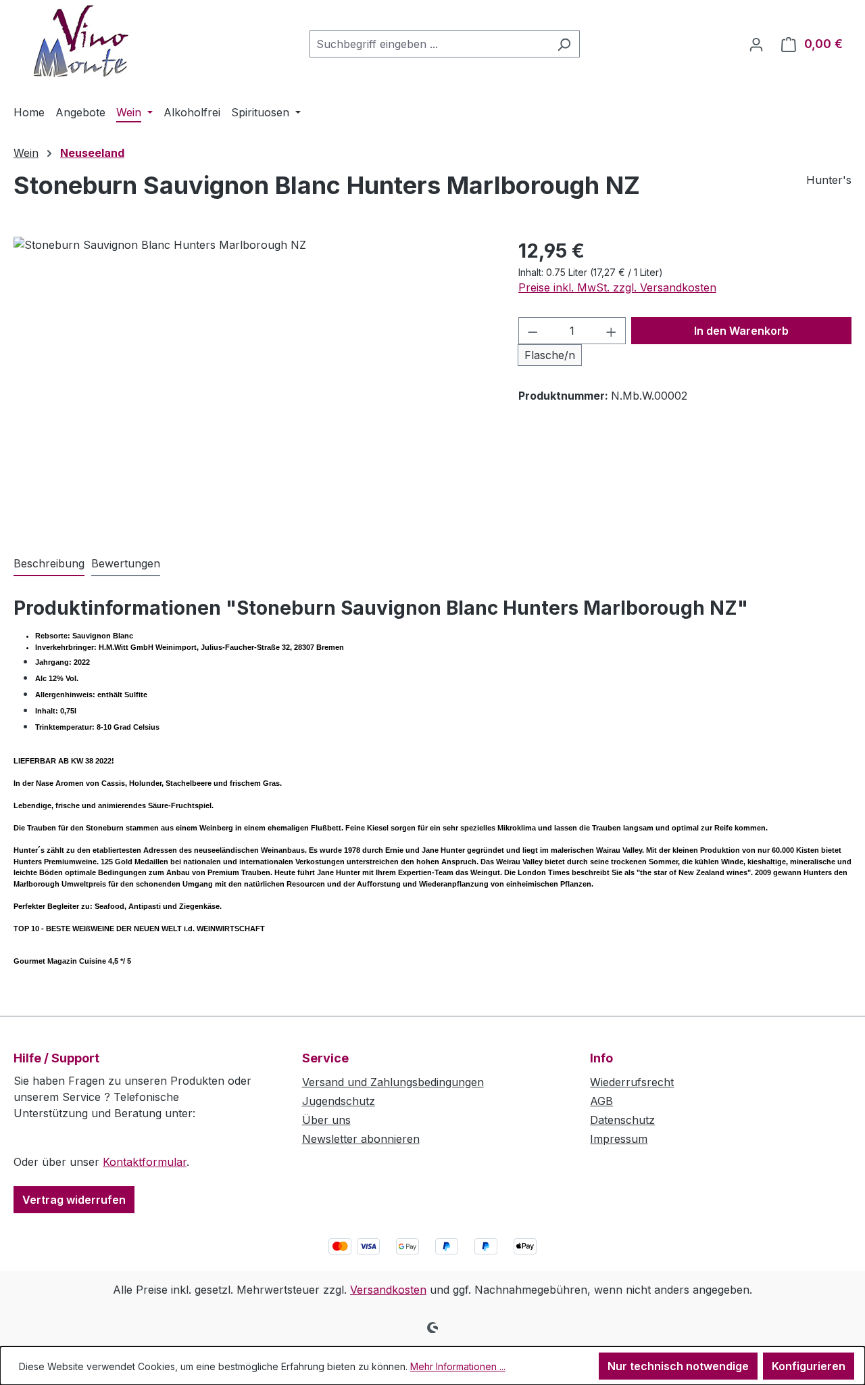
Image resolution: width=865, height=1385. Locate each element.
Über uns (326, 1120)
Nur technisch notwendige (678, 1366)
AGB (601, 1101)
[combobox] (429, 43)
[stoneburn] (252, 382)
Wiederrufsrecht (632, 1082)
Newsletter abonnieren (361, 1139)
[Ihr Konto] (756, 43)
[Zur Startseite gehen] (81, 41)
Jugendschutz (338, 1101)
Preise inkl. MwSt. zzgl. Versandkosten (617, 287)
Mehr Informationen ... (457, 1366)
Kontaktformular (145, 1162)
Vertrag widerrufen (74, 1199)
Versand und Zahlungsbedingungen (393, 1082)
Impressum (618, 1139)
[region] (252, 382)
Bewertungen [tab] (125, 563)
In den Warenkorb (741, 330)
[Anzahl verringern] (532, 330)
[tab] (49, 564)
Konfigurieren (808, 1366)
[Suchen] (564, 43)
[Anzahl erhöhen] (611, 330)
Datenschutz (622, 1120)
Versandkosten (388, 1289)
